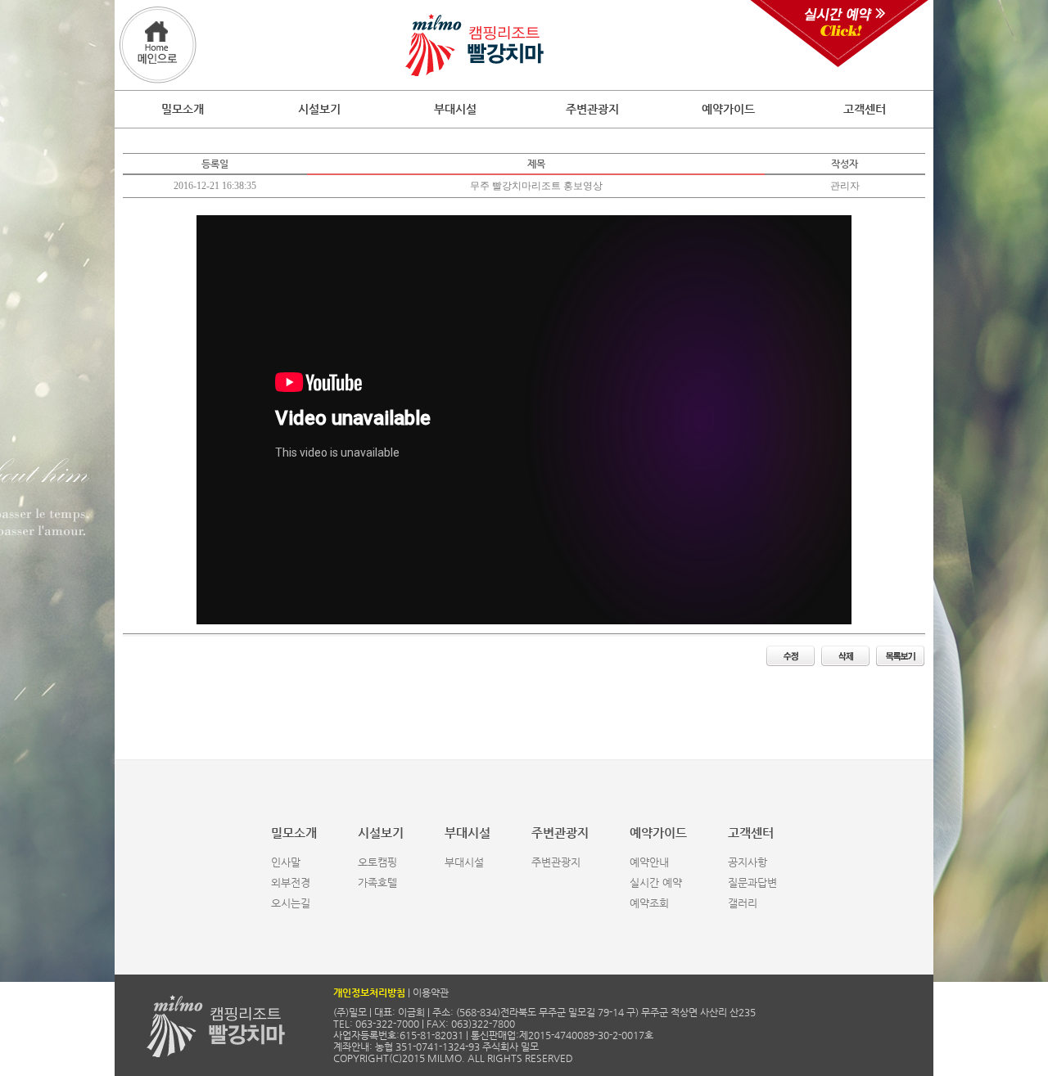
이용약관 (431, 992)
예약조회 (649, 903)
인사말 (285, 862)
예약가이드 (728, 108)
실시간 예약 (656, 882)
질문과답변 (752, 882)
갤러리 (742, 903)
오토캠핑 (377, 862)
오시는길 (290, 903)
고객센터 (864, 108)
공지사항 (747, 862)
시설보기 (319, 108)
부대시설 (455, 108)
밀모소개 (182, 108)
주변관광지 (592, 108)
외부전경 (290, 882)
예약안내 (649, 862)
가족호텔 (377, 882)
